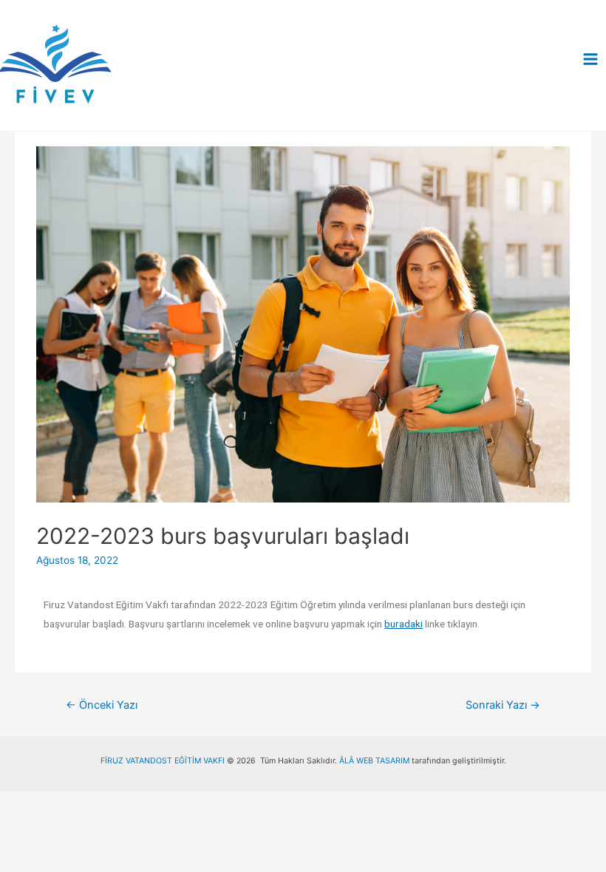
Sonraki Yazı (503, 705)
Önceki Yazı (101, 705)
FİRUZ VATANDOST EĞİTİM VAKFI (163, 761)
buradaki (403, 624)
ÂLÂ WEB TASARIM (374, 761)
